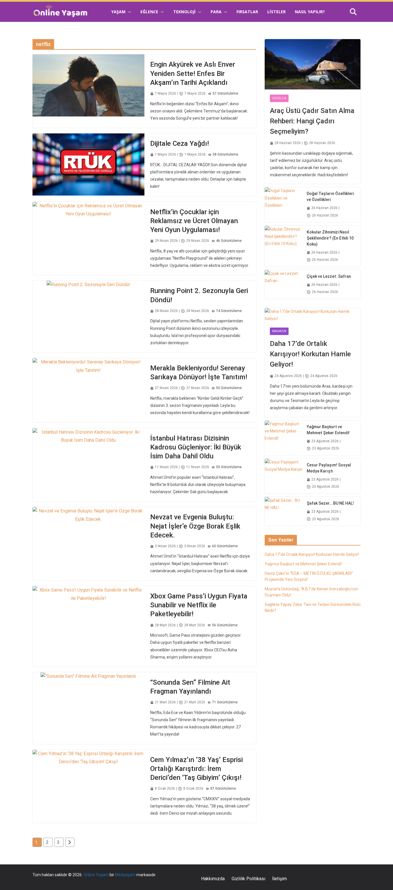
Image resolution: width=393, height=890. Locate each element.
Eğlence (149, 11)
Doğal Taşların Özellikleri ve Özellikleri (330, 196)
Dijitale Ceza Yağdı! (179, 143)
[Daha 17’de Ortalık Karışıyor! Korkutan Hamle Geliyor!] (312, 315)
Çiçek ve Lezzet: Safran (329, 276)
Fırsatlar (247, 11)
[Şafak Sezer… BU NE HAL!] (283, 511)
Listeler (276, 11)
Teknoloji (184, 11)
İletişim (279, 878)
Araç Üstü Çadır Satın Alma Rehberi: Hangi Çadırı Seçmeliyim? (312, 121)
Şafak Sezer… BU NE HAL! (330, 503)
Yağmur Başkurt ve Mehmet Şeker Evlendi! (328, 429)
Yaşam (118, 11)
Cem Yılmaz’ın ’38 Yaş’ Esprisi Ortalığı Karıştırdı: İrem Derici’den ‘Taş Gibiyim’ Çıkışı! (196, 769)
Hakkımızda (213, 878)
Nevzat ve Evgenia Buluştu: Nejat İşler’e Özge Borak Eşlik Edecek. (195, 526)
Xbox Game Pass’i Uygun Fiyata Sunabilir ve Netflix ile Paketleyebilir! (198, 605)
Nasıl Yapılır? (310, 11)
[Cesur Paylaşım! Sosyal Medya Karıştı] (283, 476)
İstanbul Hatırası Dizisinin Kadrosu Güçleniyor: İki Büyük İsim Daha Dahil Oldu (195, 447)
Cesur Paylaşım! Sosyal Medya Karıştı (329, 468)
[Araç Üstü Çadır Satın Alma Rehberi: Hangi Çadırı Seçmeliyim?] (312, 64)
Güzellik (279, 98)
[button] (128, 12)
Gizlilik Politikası (248, 878)
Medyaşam (125, 874)
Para (216, 11)
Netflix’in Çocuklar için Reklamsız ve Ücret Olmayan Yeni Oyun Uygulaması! (194, 221)
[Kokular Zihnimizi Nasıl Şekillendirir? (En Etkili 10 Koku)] (283, 246)
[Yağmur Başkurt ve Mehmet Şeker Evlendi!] (283, 437)
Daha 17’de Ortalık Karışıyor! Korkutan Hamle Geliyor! (310, 354)
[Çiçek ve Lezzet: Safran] (283, 284)
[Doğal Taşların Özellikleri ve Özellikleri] (283, 204)
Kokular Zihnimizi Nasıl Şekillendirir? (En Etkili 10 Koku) (330, 238)
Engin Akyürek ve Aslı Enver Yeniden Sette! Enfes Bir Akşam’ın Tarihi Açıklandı (192, 73)
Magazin (279, 331)
